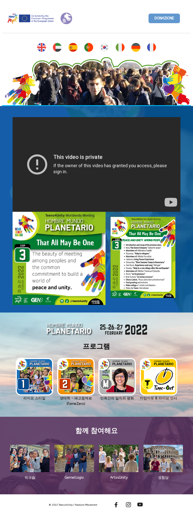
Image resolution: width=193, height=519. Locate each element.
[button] (164, 18)
